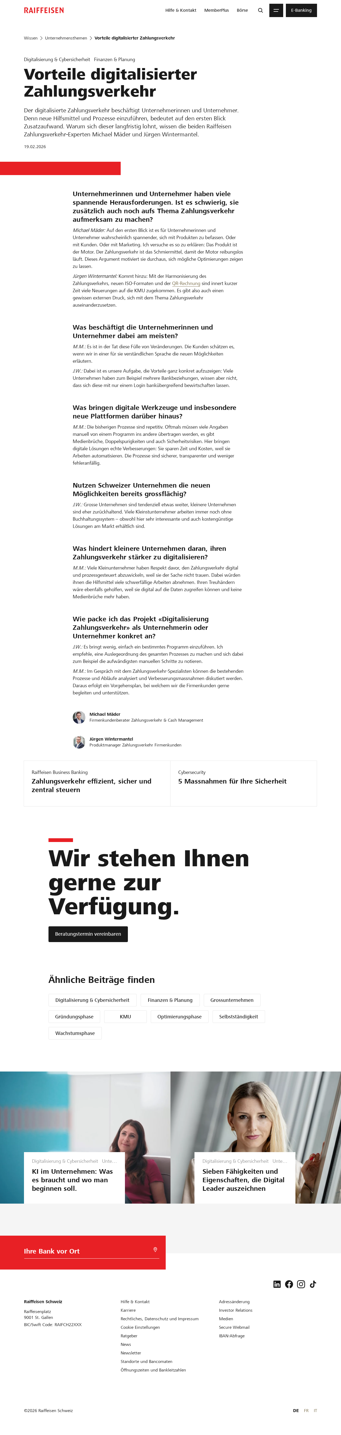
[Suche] (260, 10)
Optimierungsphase (179, 1016)
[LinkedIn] (277, 1284)
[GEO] (155, 1249)
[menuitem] (180, 10)
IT (315, 1410)
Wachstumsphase (75, 1033)
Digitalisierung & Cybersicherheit (92, 1000)
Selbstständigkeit (238, 1016)
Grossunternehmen (232, 1000)
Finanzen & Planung (170, 1000)
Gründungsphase (74, 1016)
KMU (125, 1016)
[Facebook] (289, 1284)
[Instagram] (301, 1284)
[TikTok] (313, 1284)
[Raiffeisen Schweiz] (44, 10)
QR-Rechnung (186, 283)
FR (306, 1410)
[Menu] (276, 10)
